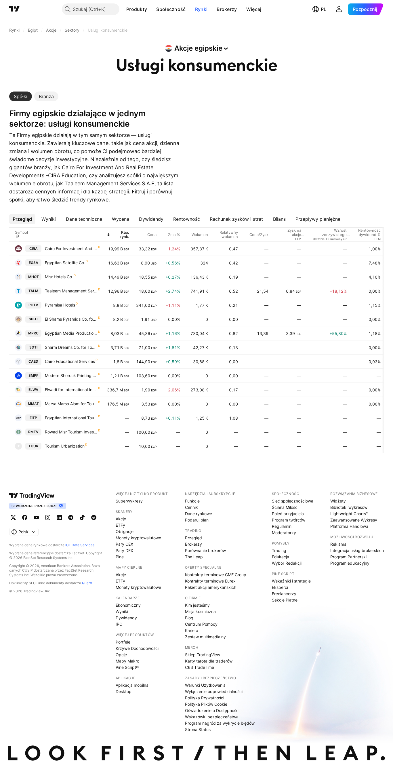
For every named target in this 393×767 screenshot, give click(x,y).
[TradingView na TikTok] (82, 517)
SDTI (33, 347)
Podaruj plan (197, 519)
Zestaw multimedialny (205, 636)
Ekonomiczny (128, 605)
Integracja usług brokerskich (357, 550)
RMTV (33, 432)
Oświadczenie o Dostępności (212, 710)
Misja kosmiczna (200, 611)
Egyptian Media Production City (71, 333)
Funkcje (192, 500)
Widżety (338, 500)
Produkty (136, 9)
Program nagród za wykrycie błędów (220, 723)
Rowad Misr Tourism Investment (71, 431)
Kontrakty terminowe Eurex (210, 580)
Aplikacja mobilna (132, 685)
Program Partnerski (348, 556)
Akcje (121, 518)
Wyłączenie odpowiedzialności (214, 691)
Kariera (191, 630)
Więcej (254, 9)
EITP (33, 418)
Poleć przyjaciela (288, 513)
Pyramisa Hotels (60, 304)
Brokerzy (227, 9)
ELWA (33, 389)
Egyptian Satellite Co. (65, 262)
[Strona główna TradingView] (14, 9)
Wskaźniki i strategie (291, 580)
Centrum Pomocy (201, 624)
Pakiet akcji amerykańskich (210, 587)
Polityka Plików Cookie (206, 704)
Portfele (123, 642)
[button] (151, 9)
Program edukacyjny (349, 563)
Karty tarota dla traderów (208, 660)
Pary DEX (124, 550)
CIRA (33, 248)
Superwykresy (129, 500)
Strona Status (198, 729)
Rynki (201, 9)
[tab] (20, 96)
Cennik (191, 507)
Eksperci (280, 587)
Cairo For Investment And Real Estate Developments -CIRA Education (71, 248)
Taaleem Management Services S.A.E (71, 290)
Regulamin (281, 526)
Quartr (87, 583)
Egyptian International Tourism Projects (71, 417)
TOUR (33, 446)
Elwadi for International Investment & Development (71, 389)
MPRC (33, 333)
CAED (33, 361)
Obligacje (124, 531)
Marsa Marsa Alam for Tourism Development (71, 403)
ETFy (120, 525)
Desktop (123, 691)
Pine (120, 556)
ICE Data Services (79, 545)
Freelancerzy (284, 593)
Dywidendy (126, 617)
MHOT (33, 277)
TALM (33, 291)
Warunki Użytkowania (205, 685)
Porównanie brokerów (205, 550)
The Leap (194, 556)
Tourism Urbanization (65, 446)
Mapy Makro (127, 660)
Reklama (338, 544)
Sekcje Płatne (284, 599)
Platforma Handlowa (349, 526)
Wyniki (122, 611)
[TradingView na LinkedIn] (59, 517)
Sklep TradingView (202, 654)
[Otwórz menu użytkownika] (339, 9)
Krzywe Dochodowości (137, 648)
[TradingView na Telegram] (71, 517)
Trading (279, 550)
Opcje (121, 654)
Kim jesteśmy (197, 605)
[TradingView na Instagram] (48, 517)
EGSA (33, 262)
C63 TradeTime (199, 667)
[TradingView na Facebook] (25, 517)
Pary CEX (124, 544)
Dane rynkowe (198, 513)
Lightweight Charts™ (349, 513)
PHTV (33, 305)
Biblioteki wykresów (348, 507)
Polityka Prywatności (204, 697)
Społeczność (171, 9)
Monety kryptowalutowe (138, 537)
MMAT (33, 403)
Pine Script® (127, 667)
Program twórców (288, 519)
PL (323, 9)
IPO (119, 624)
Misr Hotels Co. (59, 276)
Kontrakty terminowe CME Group (215, 574)
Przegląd (193, 537)
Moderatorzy (284, 532)
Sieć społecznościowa (292, 500)
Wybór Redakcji (287, 563)
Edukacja (280, 556)
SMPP (33, 375)
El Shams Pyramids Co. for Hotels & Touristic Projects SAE (71, 319)
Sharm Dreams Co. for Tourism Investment (71, 347)
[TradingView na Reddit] (94, 517)
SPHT (33, 319)
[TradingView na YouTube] (36, 517)
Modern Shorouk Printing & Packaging (71, 375)
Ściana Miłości (285, 507)
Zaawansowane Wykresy (353, 519)
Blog (189, 617)
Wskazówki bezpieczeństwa (212, 716)
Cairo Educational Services (70, 361)
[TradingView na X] (13, 517)
